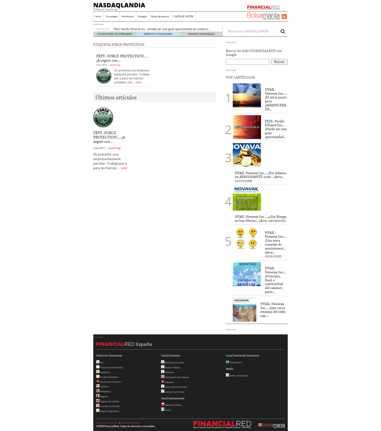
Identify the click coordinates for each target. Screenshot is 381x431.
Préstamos (105, 391)
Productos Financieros (111, 367)
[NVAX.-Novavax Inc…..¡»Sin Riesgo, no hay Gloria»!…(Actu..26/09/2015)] (247, 199)
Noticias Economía (174, 362)
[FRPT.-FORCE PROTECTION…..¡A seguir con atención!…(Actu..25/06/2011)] (103, 76)
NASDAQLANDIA (119, 5)
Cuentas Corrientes (109, 406)
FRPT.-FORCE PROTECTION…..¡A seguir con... (122, 58)
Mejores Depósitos (109, 411)
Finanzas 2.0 (235, 362)
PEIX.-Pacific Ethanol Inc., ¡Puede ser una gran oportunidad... (276, 128)
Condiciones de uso (107, 422)
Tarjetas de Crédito (109, 401)
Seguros (103, 396)
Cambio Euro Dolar (174, 391)
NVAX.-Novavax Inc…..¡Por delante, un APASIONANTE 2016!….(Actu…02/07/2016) (261, 176)
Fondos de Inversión (110, 381)
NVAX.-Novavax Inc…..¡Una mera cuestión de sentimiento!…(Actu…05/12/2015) (276, 244)
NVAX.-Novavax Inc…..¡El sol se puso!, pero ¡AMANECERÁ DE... (276, 99)
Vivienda (169, 372)
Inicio (98, 16)
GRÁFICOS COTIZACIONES (158, 34)
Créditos (104, 386)
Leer (139, 82)
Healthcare (128, 16)
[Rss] (284, 17)
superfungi (114, 64)
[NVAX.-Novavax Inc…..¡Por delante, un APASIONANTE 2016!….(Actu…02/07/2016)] (247, 155)
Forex (167, 409)
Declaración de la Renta (176, 377)
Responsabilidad (130, 422)
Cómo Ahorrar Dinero (175, 386)
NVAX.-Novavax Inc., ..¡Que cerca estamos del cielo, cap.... (273, 309)
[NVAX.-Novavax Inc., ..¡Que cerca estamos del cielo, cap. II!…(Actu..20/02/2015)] (244, 310)
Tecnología (111, 16)
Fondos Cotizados (108, 376)
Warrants (169, 382)
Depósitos (104, 372)
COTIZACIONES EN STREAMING (114, 34)
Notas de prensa (160, 16)
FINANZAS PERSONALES (201, 34)
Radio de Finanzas (238, 375)
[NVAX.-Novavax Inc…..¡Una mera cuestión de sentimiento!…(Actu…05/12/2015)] (247, 239)
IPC (101, 362)
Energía (142, 16)
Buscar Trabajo (172, 367)
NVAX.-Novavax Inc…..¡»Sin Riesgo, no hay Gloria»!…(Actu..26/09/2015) (261, 218)
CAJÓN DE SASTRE (183, 16)
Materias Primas (172, 404)
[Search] (283, 31)
